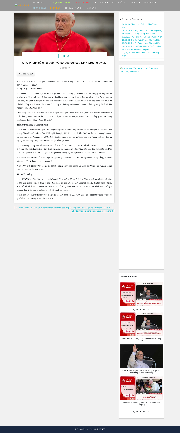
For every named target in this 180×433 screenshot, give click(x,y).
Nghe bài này (27, 73)
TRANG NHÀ (39, 3)
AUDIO (103, 3)
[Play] (141, 294)
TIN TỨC (65, 56)
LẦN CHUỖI (117, 3)
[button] (146, 309)
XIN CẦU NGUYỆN (73, 8)
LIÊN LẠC (91, 8)
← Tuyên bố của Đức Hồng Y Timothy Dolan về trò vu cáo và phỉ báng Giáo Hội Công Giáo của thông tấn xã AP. (63, 208)
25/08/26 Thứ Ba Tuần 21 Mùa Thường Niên (141, 43)
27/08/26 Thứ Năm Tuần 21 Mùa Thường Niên (142, 37)
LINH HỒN (134, 3)
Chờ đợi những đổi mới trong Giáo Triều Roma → (92, 211)
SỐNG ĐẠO (149, 3)
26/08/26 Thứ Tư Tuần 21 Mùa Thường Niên (141, 40)
